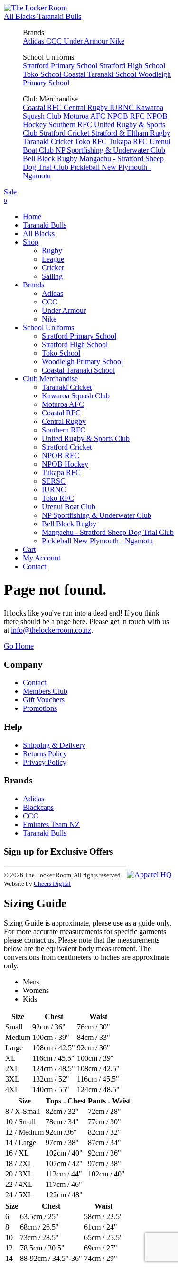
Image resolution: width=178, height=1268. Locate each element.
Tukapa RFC (129, 142)
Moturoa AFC (85, 116)
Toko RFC (92, 142)
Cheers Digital (52, 883)
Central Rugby (87, 107)
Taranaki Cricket (49, 142)
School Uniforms (48, 327)
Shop (30, 242)
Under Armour (87, 41)
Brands (33, 285)
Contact (34, 566)
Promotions (40, 708)
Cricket (53, 268)
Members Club (45, 691)
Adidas (34, 41)
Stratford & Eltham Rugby (130, 133)
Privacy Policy (44, 762)
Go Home (19, 646)
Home (32, 216)
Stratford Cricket (65, 133)
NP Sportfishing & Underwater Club (110, 150)
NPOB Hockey (65, 464)
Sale (10, 192)
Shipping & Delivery (54, 745)
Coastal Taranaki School (100, 74)
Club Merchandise (50, 379)
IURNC (123, 107)
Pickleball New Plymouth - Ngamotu (97, 541)
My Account (41, 558)
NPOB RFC (127, 116)
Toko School (43, 74)
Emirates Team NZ (51, 824)
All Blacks (20, 16)
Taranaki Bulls (59, 16)
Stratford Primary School (61, 66)
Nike (117, 41)
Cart (29, 549)
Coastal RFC (43, 107)
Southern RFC (71, 124)
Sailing (52, 276)
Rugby (52, 251)
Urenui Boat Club (68, 507)
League (53, 259)
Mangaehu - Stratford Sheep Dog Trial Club (108, 532)
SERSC (54, 481)
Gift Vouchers (44, 700)
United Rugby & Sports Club (86, 438)
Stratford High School (132, 66)
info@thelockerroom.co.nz (51, 630)
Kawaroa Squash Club (76, 396)
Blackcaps (38, 807)
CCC (55, 41)
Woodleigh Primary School (82, 362)
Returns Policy (45, 754)
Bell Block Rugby (51, 159)
